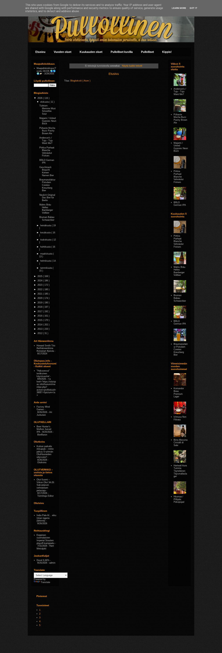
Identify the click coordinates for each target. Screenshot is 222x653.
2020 (40, 298)
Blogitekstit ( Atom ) (80, 80)
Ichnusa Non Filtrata (180, 418)
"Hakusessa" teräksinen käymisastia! (43, 373)
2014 (40, 324)
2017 (40, 311)
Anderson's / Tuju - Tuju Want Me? (46, 140)
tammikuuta (46, 268)
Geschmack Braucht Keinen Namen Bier (46, 171)
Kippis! (167, 51)
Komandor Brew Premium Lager (179, 392)
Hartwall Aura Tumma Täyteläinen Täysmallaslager (180, 471)
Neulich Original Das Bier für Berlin (47, 198)
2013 (40, 329)
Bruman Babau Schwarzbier (46, 218)
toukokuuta (46, 239)
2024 (40, 280)
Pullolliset (147, 51)
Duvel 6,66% (43, 560)
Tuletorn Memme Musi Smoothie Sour (47, 109)
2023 (40, 285)
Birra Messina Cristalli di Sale (180, 443)
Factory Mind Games (43, 408)
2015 (40, 320)
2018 (40, 307)
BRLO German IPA (180, 203)
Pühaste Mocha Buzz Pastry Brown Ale (47, 131)
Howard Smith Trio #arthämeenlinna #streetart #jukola (46, 348)
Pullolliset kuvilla (122, 51)
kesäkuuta (45, 232)
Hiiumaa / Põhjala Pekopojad (179, 499)
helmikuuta (46, 261)
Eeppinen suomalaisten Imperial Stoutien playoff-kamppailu (45, 539)
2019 (40, 302)
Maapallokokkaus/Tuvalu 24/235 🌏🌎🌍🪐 (46, 71)
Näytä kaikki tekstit (132, 65)
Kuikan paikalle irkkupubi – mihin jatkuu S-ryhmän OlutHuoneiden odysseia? (45, 451)
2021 (40, 293)
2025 (40, 276)
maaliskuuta (46, 253)
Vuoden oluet (62, 51)
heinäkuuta (46, 225)
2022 (40, 289)
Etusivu (40, 51)
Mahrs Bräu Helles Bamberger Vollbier (46, 208)
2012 (40, 333)
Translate (45, 582)
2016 (40, 315)
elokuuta (44, 102)
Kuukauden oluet (91, 51)
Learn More (179, 8)
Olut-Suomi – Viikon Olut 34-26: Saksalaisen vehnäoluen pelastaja (46, 485)
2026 (40, 98)
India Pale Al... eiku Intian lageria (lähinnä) (46, 518)
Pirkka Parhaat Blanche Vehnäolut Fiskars (46, 151)
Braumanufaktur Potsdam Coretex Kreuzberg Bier (47, 185)
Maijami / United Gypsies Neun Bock (47, 121)
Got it (193, 8)
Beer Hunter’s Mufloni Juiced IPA (44, 429)
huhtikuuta (45, 246)
